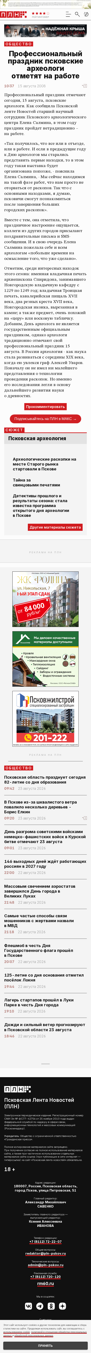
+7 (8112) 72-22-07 (45, 1242)
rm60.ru (45, 1283)
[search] (77, 14)
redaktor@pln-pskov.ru (45, 1254)
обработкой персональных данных (33, 1335)
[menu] (68, 14)
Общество (19, 44)
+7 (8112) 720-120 (45, 1277)
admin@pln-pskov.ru (45, 1265)
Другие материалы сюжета (55, 527)
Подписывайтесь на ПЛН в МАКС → (45, 418)
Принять (45, 1345)
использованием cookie (16, 1332)
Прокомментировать (45, 406)
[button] (86, 14)
